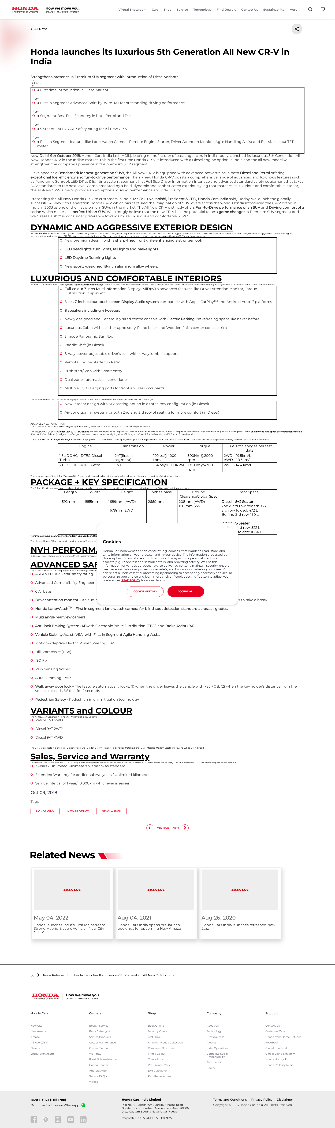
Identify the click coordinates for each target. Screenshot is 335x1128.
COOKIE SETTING (145, 591)
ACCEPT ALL (185, 591)
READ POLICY (130, 580)
